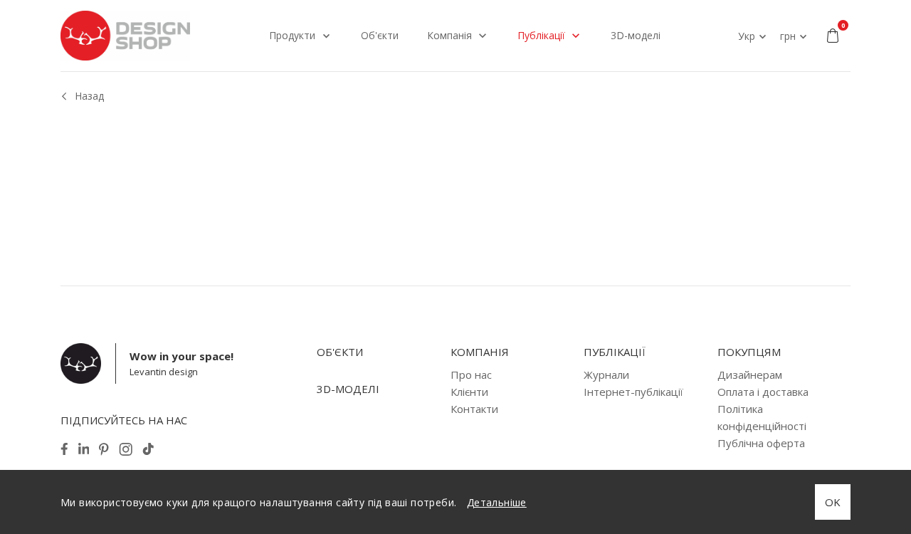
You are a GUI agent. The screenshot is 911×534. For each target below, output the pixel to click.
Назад (89, 96)
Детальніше (497, 502)
